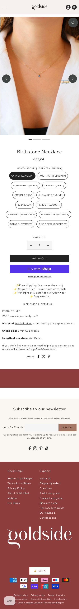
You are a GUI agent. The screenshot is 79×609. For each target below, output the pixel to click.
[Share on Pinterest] (48, 356)
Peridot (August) (49, 205)
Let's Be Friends (13, 427)
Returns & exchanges (20, 478)
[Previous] (6, 78)
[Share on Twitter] (43, 356)
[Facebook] (30, 448)
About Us (45, 478)
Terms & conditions (19, 483)
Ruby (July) (24, 205)
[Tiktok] (46, 448)
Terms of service (56, 595)
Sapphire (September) (21, 214)
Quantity (39, 237)
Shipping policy (19, 599)
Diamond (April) (54, 185)
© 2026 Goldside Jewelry (28, 602)
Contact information (40, 599)
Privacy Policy (16, 488)
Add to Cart (39, 258)
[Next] (72, 78)
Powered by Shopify (54, 602)
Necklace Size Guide (52, 508)
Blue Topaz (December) (53, 224)
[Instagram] (35, 448)
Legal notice (60, 599)
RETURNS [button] (46, 304)
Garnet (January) (22, 175)
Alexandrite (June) (51, 195)
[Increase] (48, 245)
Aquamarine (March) (25, 185)
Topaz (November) (21, 224)
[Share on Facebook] (38, 356)
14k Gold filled (23, 323)
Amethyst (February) (53, 175)
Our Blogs (13, 503)
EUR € (42, 570)
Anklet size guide (50, 493)
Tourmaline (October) (55, 214)
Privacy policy (38, 595)
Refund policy (21, 595)
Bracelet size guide (51, 498)
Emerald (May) (23, 195)
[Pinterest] (41, 448)
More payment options (39, 276)
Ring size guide (49, 503)
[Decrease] (31, 245)
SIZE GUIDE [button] (30, 304)
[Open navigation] (4, 7)
